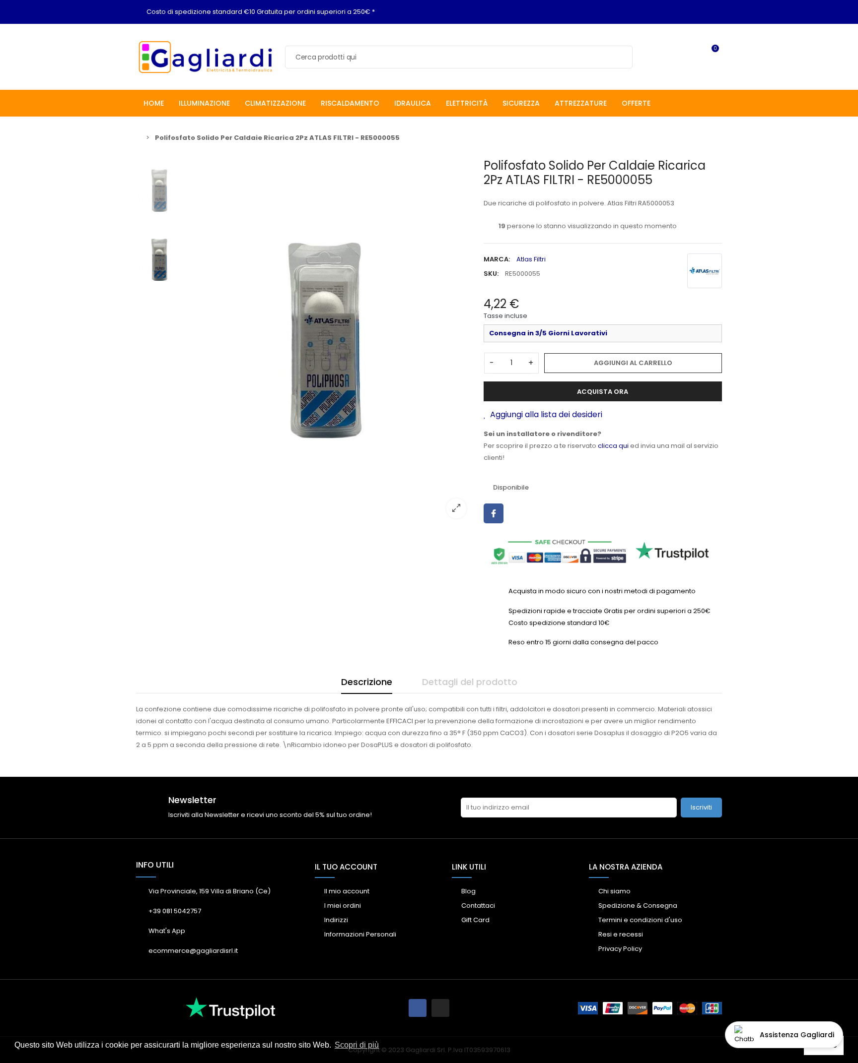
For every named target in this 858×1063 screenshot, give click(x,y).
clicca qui (613, 445)
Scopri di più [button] (357, 1045)
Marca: (497, 259)
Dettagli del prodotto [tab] (469, 682)
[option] (332, 342)
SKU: (491, 273)
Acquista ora (602, 391)
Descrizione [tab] (366, 682)
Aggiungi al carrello (633, 363)
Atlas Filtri (531, 259)
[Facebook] (418, 1008)
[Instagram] (440, 1008)
